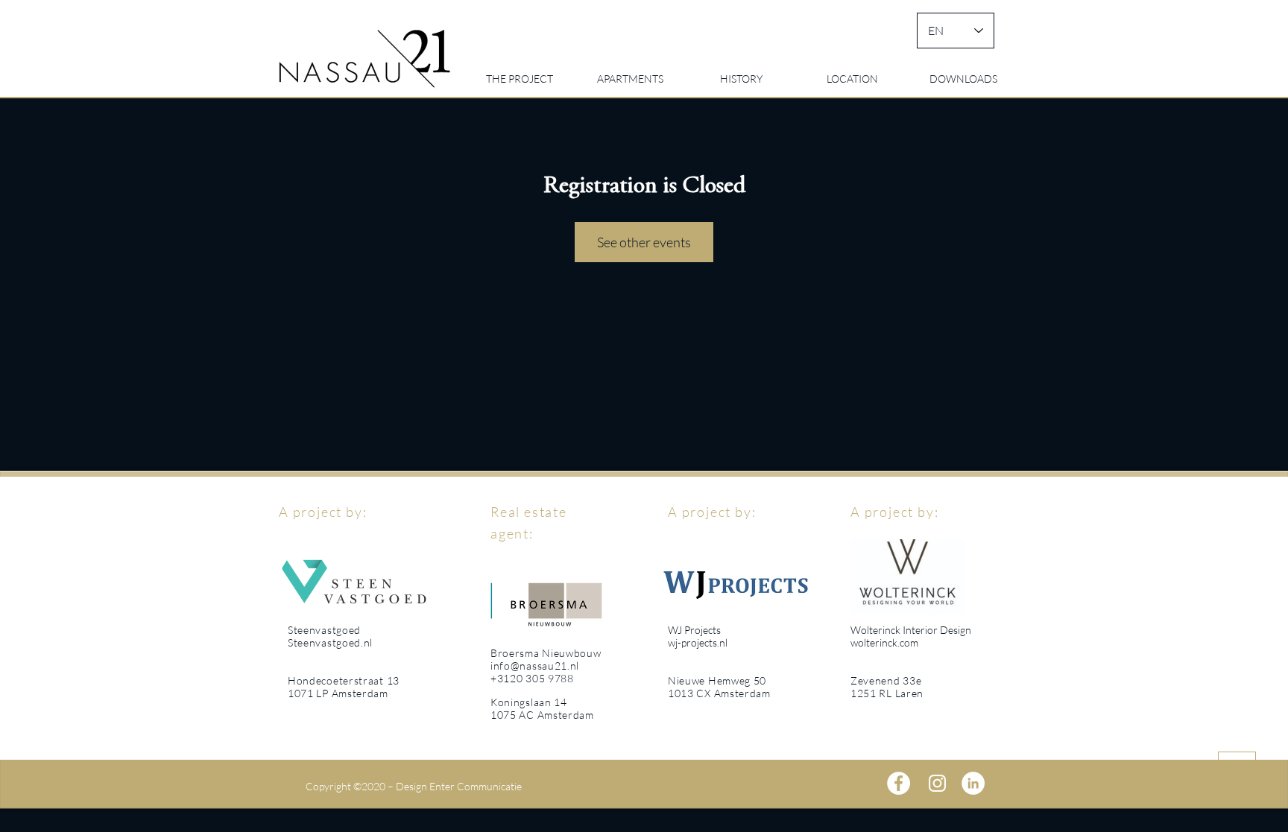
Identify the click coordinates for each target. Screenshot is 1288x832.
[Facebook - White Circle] (898, 783)
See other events (644, 242)
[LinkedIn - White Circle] (973, 783)
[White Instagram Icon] (937, 783)
